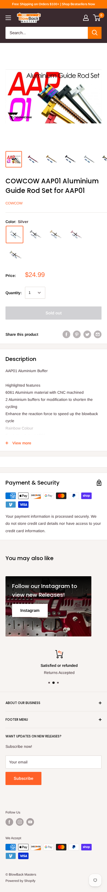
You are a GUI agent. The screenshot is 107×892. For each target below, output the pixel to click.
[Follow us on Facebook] (9, 822)
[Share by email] (98, 334)
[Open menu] (8, 18)
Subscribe (23, 778)
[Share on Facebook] (66, 334)
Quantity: (13, 293)
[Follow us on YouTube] (30, 822)
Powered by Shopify (20, 881)
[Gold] (55, 234)
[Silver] (14, 234)
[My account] (86, 18)
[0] (97, 18)
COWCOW (13, 203)
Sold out (54, 313)
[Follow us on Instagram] (20, 822)
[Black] (35, 234)
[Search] (95, 33)
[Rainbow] (14, 254)
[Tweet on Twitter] (87, 334)
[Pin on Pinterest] (77, 334)
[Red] (75, 234)
